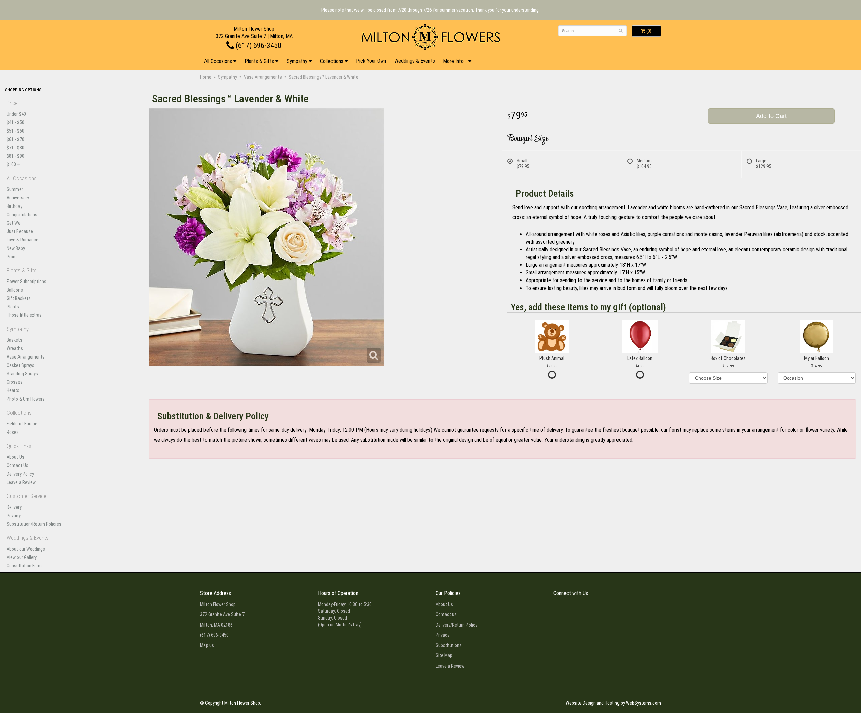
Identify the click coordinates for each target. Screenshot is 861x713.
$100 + (13, 164)
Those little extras (24, 315)
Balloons (15, 290)
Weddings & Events (414, 61)
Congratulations (22, 214)
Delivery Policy (20, 474)
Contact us (446, 614)
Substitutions (449, 645)
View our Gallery (22, 557)
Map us (207, 645)
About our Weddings (26, 549)
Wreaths (15, 348)
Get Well (15, 223)
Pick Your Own (371, 61)
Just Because (20, 231)
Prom (12, 256)
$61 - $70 (15, 139)
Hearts (13, 390)
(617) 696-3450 (258, 45)
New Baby (16, 248)
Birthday (14, 206)
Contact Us (17, 465)
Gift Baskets (19, 298)
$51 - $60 (15, 131)
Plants (13, 306)
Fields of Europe (22, 423)
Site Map (444, 655)
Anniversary (18, 197)
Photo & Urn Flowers (26, 399)
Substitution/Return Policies (34, 524)
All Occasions (218, 61)
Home (205, 77)
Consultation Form (24, 565)
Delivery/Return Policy (456, 625)
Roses (13, 432)
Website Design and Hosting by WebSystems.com (613, 703)
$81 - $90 (15, 156)
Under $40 (16, 114)
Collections (331, 61)
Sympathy (297, 61)
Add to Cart (771, 116)
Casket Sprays (20, 365)
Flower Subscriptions (26, 281)
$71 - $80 (15, 147)
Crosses (15, 382)
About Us (15, 457)
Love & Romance (22, 239)
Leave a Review (21, 482)
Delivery (14, 507)
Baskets (14, 340)
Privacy (14, 515)
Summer (15, 189)
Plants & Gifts (259, 61)
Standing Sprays (22, 373)
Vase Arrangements (263, 77)
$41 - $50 (15, 122)
